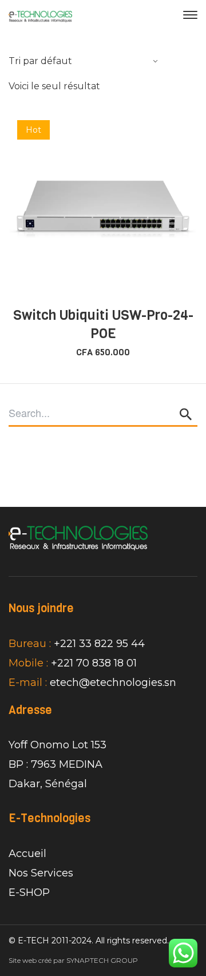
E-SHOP (29, 892)
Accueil (27, 853)
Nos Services (41, 873)
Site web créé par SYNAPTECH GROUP (73, 960)
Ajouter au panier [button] (109, 287)
